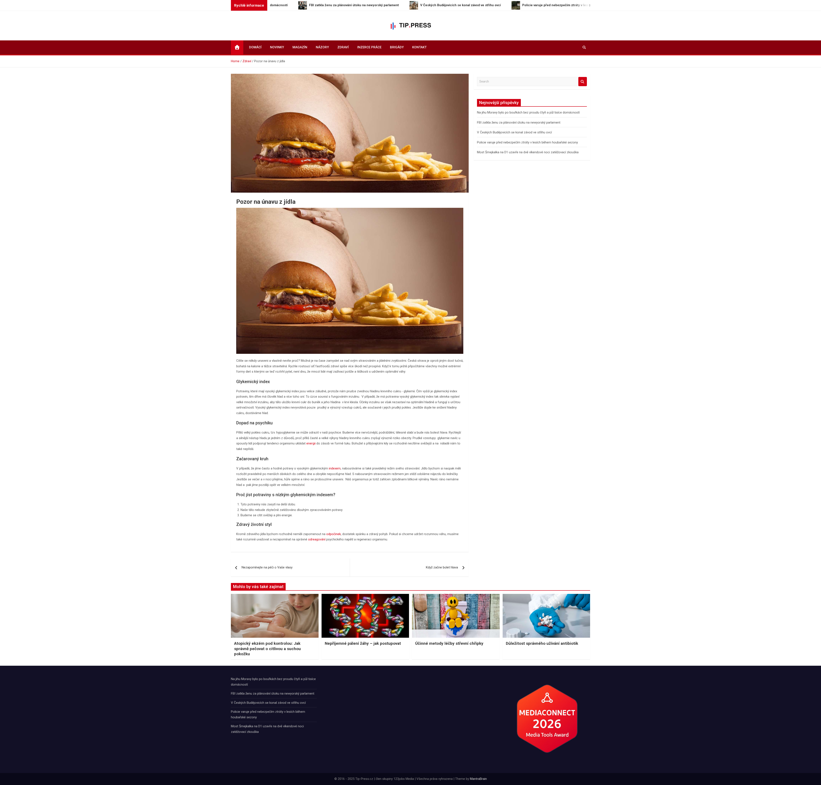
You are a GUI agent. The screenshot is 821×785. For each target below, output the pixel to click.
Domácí (255, 47)
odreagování (316, 539)
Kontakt (419, 47)
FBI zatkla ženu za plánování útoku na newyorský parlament (518, 122)
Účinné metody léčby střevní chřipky (449, 643)
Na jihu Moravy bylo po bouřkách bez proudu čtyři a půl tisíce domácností (528, 112)
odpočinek (333, 534)
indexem (335, 468)
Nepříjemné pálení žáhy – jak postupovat (363, 643)
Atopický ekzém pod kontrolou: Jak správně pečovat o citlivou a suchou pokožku (267, 648)
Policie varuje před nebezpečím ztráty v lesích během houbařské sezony (527, 142)
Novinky (277, 47)
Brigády (397, 47)
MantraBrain (478, 779)
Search (582, 81)
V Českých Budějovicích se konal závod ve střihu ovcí (514, 132)
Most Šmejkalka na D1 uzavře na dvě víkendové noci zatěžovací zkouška (528, 152)
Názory (322, 47)
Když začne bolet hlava (442, 567)
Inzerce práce (369, 47)
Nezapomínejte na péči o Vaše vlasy (267, 567)
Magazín (299, 47)
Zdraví (343, 47)
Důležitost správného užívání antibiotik (542, 643)
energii (311, 443)
